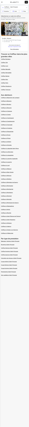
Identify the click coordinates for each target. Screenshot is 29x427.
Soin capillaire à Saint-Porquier (9, 275)
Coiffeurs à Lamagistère (7, 155)
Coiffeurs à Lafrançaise (7, 152)
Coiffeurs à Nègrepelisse (7, 206)
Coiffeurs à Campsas (6, 111)
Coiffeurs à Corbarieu (6, 128)
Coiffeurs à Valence (6, 226)
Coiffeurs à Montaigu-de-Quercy (9, 182)
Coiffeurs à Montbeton (7, 192)
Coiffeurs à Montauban (7, 185)
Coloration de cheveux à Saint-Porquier (11, 258)
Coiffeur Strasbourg (6, 86)
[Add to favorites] (26, 24)
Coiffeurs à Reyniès (6, 213)
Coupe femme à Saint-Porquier (9, 265)
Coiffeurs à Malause (6, 168)
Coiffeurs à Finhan (6, 138)
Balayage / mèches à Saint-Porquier (10, 241)
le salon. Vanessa (6, 38)
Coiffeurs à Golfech (6, 141)
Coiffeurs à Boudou (6, 104)
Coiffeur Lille (4, 62)
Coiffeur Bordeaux (6, 59)
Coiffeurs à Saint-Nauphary (8, 219)
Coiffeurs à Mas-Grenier (7, 172)
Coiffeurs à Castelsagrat (7, 118)
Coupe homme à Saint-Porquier (9, 268)
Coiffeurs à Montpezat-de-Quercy (10, 202)
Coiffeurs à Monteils (6, 199)
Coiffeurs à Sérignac (6, 223)
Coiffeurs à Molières (6, 179)
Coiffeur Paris (4, 83)
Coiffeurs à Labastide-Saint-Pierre (10, 148)
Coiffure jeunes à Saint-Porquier (9, 254)
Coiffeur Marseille (5, 69)
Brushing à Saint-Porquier (7, 244)
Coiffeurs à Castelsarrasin (8, 121)
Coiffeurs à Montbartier (7, 189)
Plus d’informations (14, 49)
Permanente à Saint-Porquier (8, 271)
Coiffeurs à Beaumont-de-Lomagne (10, 97)
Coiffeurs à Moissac (6, 175)
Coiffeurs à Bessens (6, 101)
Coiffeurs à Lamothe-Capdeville (9, 158)
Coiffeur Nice (4, 79)
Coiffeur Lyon (4, 66)
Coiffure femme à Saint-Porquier (9, 248)
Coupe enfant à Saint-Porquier (9, 261)
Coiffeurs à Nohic (5, 209)
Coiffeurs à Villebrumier (7, 233)
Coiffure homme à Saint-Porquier (9, 251)
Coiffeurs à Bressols (6, 107)
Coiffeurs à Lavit (5, 165)
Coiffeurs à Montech (6, 196)
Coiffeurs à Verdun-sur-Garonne (9, 230)
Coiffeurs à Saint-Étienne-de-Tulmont (11, 216)
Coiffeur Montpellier (6, 72)
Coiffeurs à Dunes (5, 135)
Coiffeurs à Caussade (6, 124)
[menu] (2, 2)
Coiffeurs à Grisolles (6, 145)
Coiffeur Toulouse (5, 89)
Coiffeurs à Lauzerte (6, 162)
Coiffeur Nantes (5, 76)
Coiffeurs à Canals (6, 114)
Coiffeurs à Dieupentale (7, 131)
